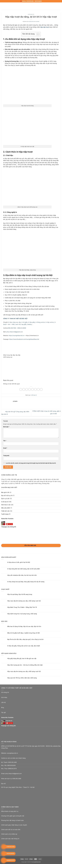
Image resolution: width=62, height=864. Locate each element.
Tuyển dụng (4, 514)
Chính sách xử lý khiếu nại (9, 834)
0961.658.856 (11, 765)
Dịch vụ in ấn (5, 498)
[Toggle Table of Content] (37, 34)
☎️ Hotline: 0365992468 (27, 1)
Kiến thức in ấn (5, 505)
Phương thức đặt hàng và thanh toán (12, 820)
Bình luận (6, 426)
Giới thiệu (4, 697)
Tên (4, 440)
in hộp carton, (50, 322)
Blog (2, 707)
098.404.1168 (12, 328)
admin (37, 21)
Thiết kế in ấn (5, 511)
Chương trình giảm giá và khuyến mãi (12, 816)
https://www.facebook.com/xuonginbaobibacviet (24, 339)
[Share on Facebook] (23, 389)
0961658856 (38, 1)
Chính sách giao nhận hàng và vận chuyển (14, 825)
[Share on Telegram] (41, 389)
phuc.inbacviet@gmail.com (14, 332)
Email (5, 448)
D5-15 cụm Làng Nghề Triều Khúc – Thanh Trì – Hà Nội (17, 787)
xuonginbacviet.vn (12, 753)
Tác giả (3, 712)
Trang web (6, 455)
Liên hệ (3, 702)
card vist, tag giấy (20, 324)
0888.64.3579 (12, 768)
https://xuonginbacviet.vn (16, 335)
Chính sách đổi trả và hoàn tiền (10, 829)
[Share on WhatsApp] (20, 389)
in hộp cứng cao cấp (14, 322)
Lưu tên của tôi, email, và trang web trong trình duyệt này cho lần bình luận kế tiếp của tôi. (31, 463)
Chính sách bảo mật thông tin (10, 838)
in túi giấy (24, 322)
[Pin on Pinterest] (32, 389)
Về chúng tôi (5, 692)
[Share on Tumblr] (38, 389)
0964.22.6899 (21, 328)
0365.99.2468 (12, 762)
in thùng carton (40, 322)
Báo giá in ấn (5, 492)
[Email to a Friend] (29, 389)
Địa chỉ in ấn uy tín (7, 495)
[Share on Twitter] (26, 389)
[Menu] (2, 6)
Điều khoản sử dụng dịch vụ (9, 811)
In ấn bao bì (31, 14)
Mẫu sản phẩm (5, 508)
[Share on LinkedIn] (35, 389)
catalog (29, 324)
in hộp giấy (31, 322)
